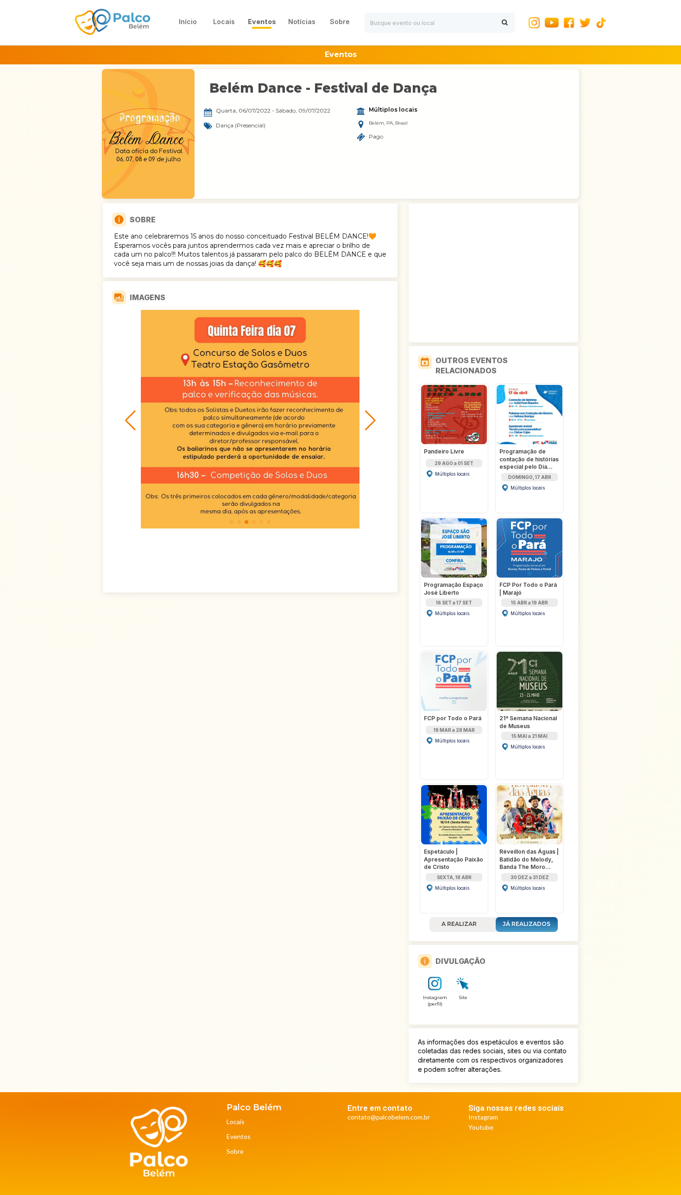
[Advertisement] (493, 273)
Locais (236, 1122)
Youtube (480, 1127)
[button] (231, 522)
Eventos (239, 1136)
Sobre (235, 1151)
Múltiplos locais (393, 110)
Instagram (483, 1117)
